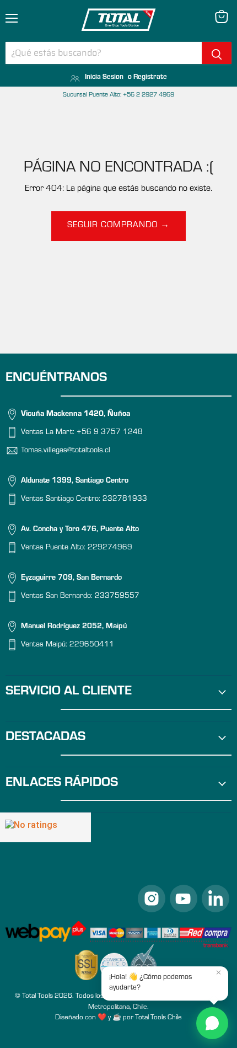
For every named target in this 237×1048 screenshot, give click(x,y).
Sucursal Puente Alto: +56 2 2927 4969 (118, 95)
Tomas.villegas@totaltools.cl (65, 451)
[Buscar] (216, 53)
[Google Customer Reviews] (45, 827)
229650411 (91, 645)
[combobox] (104, 53)
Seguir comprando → (118, 225)
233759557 (117, 597)
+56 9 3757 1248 (110, 433)
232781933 (125, 500)
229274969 (110, 548)
